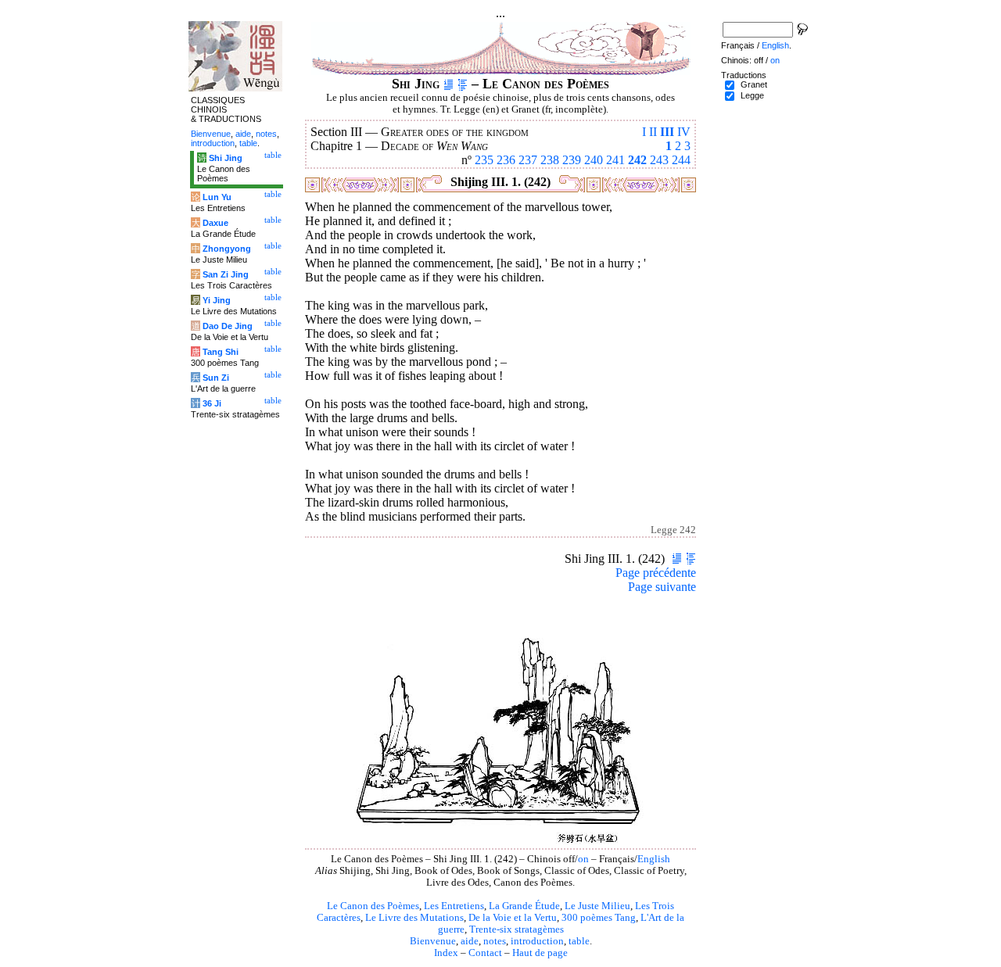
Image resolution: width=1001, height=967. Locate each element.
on (583, 859)
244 (681, 160)
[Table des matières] (462, 83)
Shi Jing (225, 158)
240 (593, 160)
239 (571, 160)
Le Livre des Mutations (414, 917)
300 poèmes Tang (598, 917)
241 (615, 160)
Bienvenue (433, 941)
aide (470, 941)
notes (494, 941)
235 (484, 160)
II (653, 131)
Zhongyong (227, 248)
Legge (752, 95)
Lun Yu (217, 197)
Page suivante (662, 586)
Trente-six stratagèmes (516, 929)
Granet (754, 84)
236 (506, 160)
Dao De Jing (228, 326)
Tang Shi (221, 351)
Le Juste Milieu (597, 906)
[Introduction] (448, 83)
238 (549, 160)
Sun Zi (216, 377)
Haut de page (540, 952)
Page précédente (655, 572)
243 (659, 160)
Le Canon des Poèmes (373, 906)
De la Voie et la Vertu (512, 917)
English (653, 859)
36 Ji (212, 403)
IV (684, 131)
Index (446, 952)
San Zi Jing (226, 274)
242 (637, 160)
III (667, 131)
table (579, 941)
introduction (537, 941)
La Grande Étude (524, 906)
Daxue (215, 222)
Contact (485, 952)
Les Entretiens (454, 906)
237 (527, 160)
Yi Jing (217, 300)
